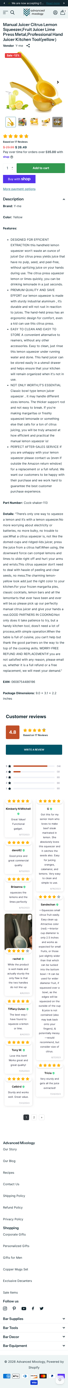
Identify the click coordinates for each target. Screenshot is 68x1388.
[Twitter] (42, 1308)
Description (13, 199)
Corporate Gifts (14, 1234)
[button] (4, 3)
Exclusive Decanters (17, 1281)
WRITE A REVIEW (34, 749)
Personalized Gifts (16, 1246)
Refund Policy (13, 1207)
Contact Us (11, 1184)
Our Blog (9, 1161)
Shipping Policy (14, 1196)
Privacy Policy (13, 1219)
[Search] (12, 12)
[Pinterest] (14, 1309)
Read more (53, 3)
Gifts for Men (12, 1257)
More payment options (19, 189)
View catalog (5, 12)
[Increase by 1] (13, 164)
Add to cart (41, 168)
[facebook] (33, 1308)
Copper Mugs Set (15, 1269)
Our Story (10, 1149)
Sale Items (10, 1292)
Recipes (8, 1172)
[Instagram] (5, 1309)
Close (34, 1318)
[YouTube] (24, 1308)
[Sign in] (55, 12)
